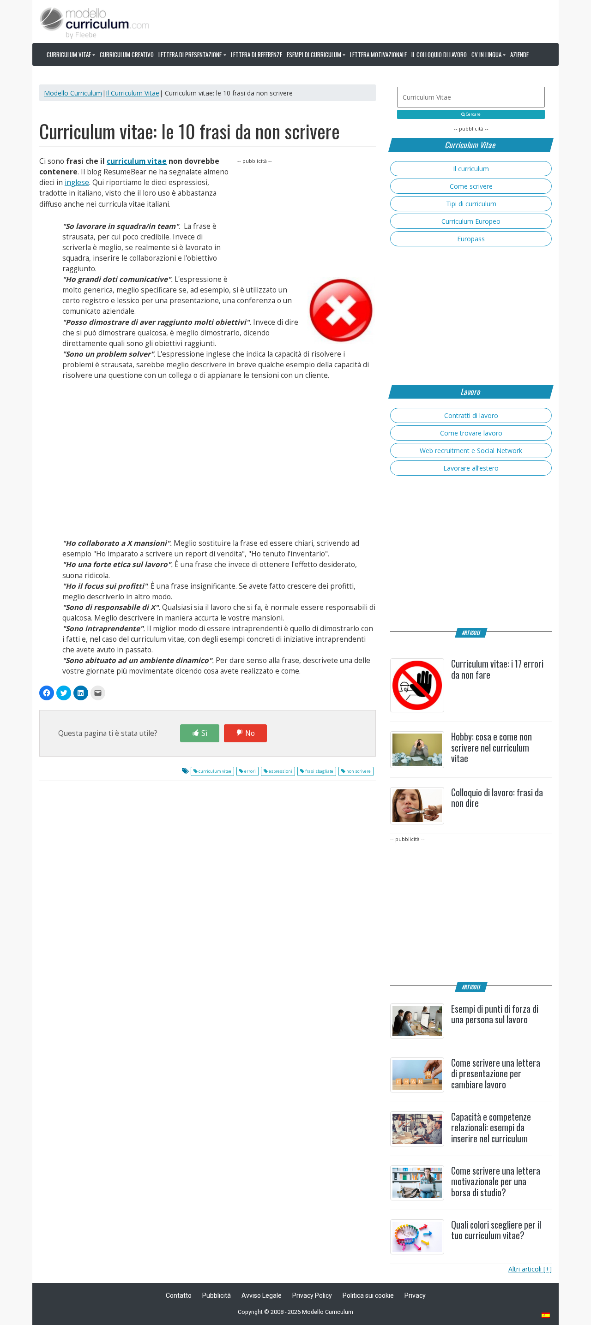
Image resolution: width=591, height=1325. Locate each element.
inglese (77, 182)
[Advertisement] (306, 223)
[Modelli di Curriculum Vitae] (546, 1316)
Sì (204, 733)
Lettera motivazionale (378, 54)
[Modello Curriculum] (94, 22)
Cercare (473, 114)
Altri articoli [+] (530, 1269)
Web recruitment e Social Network (471, 450)
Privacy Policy (312, 1295)
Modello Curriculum (73, 93)
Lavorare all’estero (471, 468)
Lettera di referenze (256, 54)
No (250, 733)
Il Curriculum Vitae (132, 93)
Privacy (415, 1295)
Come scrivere (471, 186)
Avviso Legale (261, 1295)
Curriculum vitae (69, 54)
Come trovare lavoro (471, 433)
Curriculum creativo (127, 54)
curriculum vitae (137, 161)
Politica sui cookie (368, 1295)
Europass (471, 238)
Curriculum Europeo (471, 221)
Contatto (179, 1295)
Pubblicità (216, 1295)
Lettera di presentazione (190, 54)
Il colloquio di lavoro (439, 54)
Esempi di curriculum (314, 54)
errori (249, 771)
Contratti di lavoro (471, 415)
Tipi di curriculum (471, 203)
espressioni (280, 771)
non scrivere (358, 771)
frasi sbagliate (318, 771)
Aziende (519, 54)
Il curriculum (471, 168)
